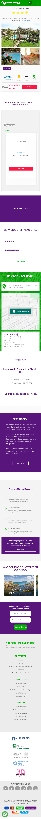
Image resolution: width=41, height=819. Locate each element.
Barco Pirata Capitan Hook (20, 673)
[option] (19, 586)
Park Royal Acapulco (20, 713)
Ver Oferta (30, 87)
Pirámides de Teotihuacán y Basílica (20, 666)
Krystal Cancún (20, 696)
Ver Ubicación (25, 21)
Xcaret (21, 660)
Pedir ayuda (20, 549)
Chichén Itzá (20, 670)
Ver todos (20, 261)
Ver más (20, 463)
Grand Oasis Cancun (20, 683)
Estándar (7, 130)
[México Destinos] (10, 3)
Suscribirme (21, 627)
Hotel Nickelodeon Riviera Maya (20, 690)
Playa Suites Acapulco (20, 719)
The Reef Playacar (20, 716)
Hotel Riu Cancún (20, 693)
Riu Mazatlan (20, 686)
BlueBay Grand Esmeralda (20, 710)
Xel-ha (21, 663)
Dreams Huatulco (20, 706)
